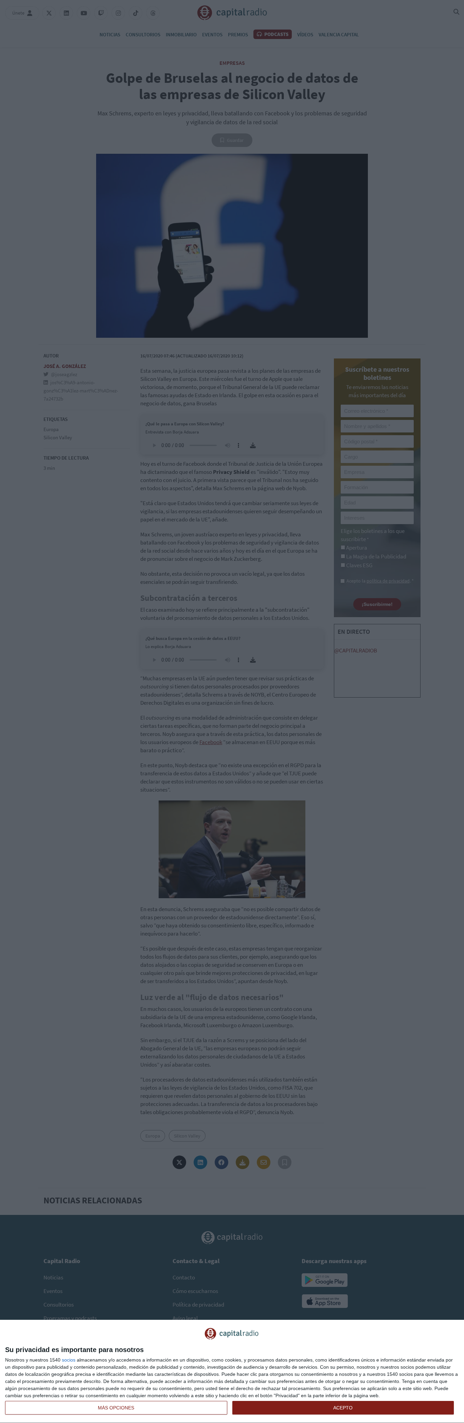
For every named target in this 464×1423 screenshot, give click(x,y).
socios (68, 1359)
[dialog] (232, 1371)
